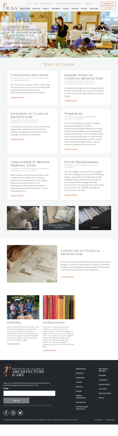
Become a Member (103, 370)
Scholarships (14, 322)
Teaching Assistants (54, 322)
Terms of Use (99, 420)
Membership (108, 4)
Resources (46, 3)
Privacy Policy (110, 420)
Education (25, 8)
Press (101, 398)
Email (5, 388)
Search (88, 3)
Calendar (56, 8)
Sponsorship (105, 393)
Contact (103, 389)
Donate (108, 8)
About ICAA (32, 3)
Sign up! (16, 400)
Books (84, 8)
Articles (36, 8)
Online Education (81, 397)
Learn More (67, 277)
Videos (46, 8)
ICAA (10, 6)
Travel (66, 8)
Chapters (94, 8)
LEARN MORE (49, 350)
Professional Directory (68, 3)
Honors (75, 8)
